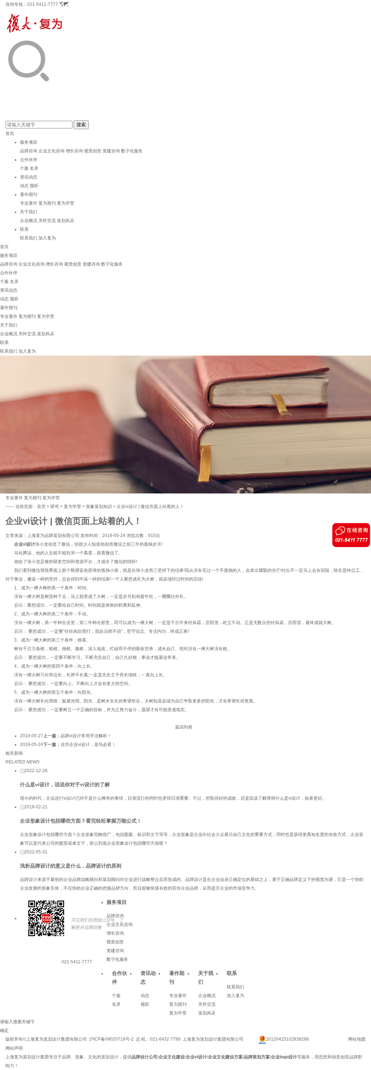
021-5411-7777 (42, 4)
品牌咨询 (28, 150)
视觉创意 (92, 150)
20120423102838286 (287, 1039)
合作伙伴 (28, 159)
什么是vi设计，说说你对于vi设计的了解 (65, 784)
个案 (24, 168)
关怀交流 (47, 220)
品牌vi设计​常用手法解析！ (86, 735)
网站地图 (357, 1039)
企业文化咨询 (51, 150)
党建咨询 (111, 150)
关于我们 (28, 211)
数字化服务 (132, 150)
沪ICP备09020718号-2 (111, 1039)
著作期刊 (28, 194)
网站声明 (14, 1048)
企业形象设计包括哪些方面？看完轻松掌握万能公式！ (81, 821)
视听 (34, 185)
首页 (9, 133)
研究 (54, 506)
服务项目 (28, 142)
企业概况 (28, 220)
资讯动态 (28, 177)
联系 (24, 229)
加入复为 (47, 238)
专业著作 (28, 203)
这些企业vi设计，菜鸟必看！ (88, 744)
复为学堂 (65, 203)
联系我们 (28, 238)
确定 (4, 1030)
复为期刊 (47, 203)
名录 (34, 168)
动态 (24, 185)
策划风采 (65, 220)
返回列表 (183, 727)
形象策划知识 (99, 506)
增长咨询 (74, 150)
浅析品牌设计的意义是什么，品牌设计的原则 (70, 866)
